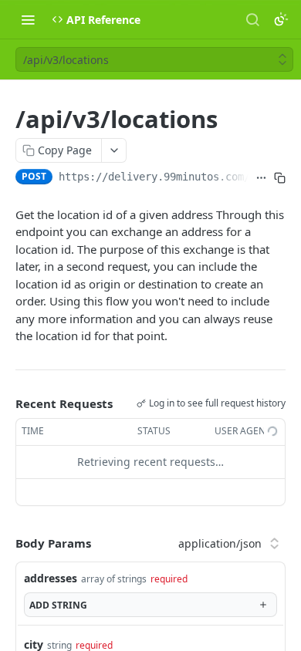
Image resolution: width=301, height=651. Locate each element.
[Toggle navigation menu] (27, 19)
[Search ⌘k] (252, 19)
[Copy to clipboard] (279, 178)
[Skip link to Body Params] (4, 543)
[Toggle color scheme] (281, 19)
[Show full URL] (261, 178)
